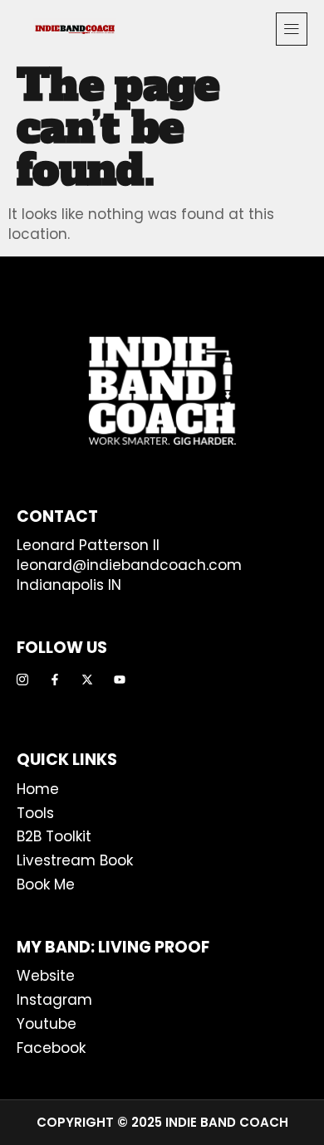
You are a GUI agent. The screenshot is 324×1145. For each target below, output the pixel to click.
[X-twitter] (87, 679)
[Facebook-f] (55, 679)
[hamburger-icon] (291, 29)
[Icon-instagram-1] (22, 679)
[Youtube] (119, 679)
